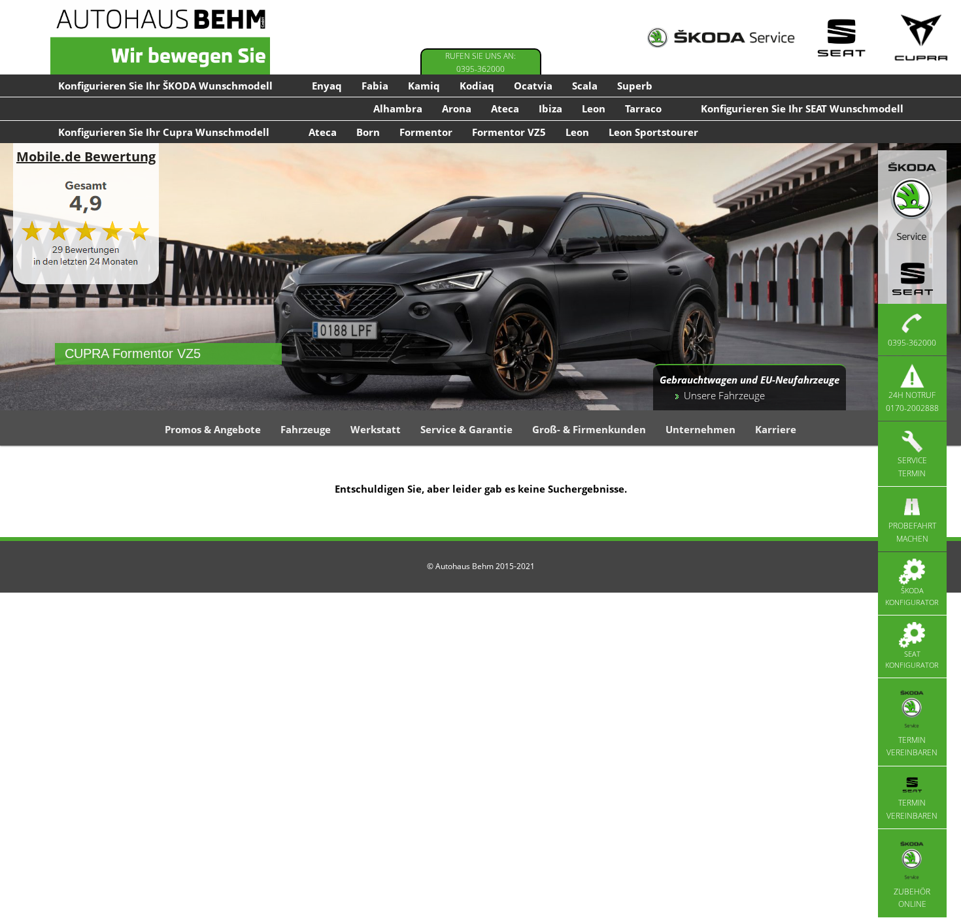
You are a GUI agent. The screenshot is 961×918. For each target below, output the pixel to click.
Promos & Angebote (213, 429)
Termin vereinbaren (911, 746)
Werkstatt (375, 429)
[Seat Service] (841, 37)
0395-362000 (912, 342)
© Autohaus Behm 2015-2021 (481, 566)
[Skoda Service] (721, 37)
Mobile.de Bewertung (86, 156)
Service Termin (912, 467)
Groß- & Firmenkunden (589, 429)
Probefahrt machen (912, 532)
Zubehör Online (912, 898)
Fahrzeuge (305, 429)
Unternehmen (700, 429)
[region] (480, 276)
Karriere (775, 429)
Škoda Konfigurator (912, 596)
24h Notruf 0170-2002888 (912, 401)
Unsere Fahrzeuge (724, 395)
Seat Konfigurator (912, 659)
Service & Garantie (466, 429)
